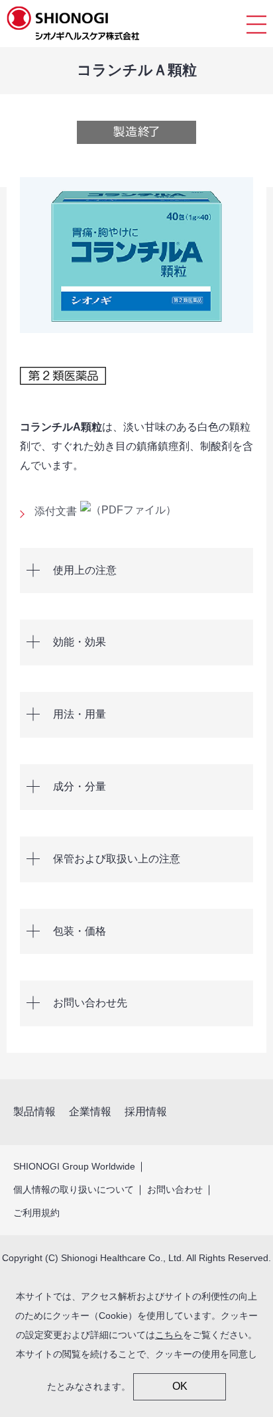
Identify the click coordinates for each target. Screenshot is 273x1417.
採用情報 (146, 1111)
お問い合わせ (175, 1189)
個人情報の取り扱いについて (73, 1189)
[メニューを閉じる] (256, 23)
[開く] (136, 571)
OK (180, 1386)
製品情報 (34, 1111)
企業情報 (90, 1111)
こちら (169, 1334)
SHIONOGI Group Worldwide (74, 1166)
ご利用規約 (36, 1212)
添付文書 (55, 511)
